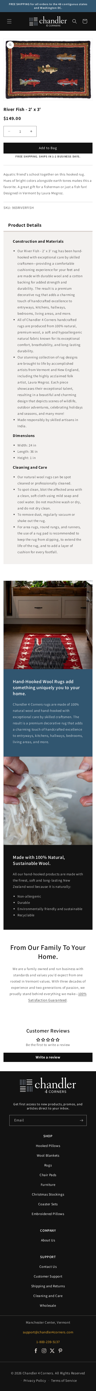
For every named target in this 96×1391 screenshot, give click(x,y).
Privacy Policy (35, 1380)
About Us (48, 1240)
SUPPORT (48, 1257)
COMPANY (48, 1230)
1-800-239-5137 (48, 1342)
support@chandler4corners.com (48, 1332)
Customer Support (48, 1276)
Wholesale (48, 1305)
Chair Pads (48, 1175)
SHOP (47, 1136)
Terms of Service (64, 1380)
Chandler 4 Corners (38, 1373)
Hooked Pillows (48, 1145)
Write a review (48, 1057)
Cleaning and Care (47, 1296)
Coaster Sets (48, 1204)
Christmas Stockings (48, 1194)
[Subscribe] (81, 1120)
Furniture (48, 1184)
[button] (9, 21)
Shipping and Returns (48, 1286)
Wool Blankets (48, 1155)
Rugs (48, 1165)
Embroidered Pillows (48, 1214)
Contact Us (48, 1266)
